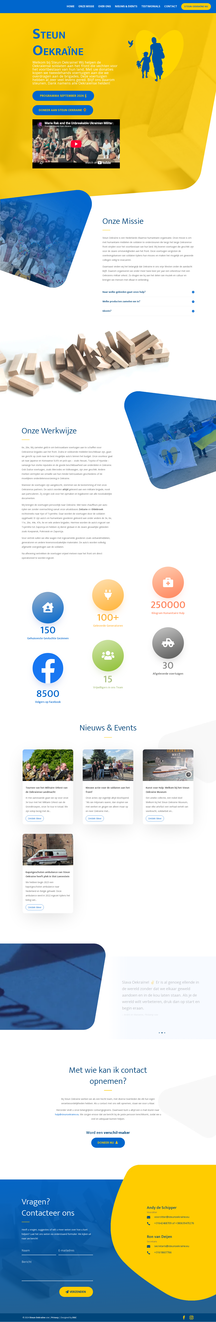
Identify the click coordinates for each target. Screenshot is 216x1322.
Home (70, 6)
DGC (74, 1317)
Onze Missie (86, 6)
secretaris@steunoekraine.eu (171, 1246)
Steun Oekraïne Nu (196, 6)
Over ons (104, 6)
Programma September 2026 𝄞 (63, 95)
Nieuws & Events (126, 6)
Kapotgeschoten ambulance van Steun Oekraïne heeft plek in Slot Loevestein (48, 874)
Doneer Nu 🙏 (108, 1142)
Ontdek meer (34, 818)
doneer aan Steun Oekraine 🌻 (63, 110)
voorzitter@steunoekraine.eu (171, 1217)
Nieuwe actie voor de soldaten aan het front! (108, 790)
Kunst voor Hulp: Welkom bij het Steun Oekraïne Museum (167, 790)
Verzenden (78, 1292)
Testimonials (150, 6)
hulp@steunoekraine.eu (67, 1114)
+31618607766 (163, 1252)
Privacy (55, 1317)
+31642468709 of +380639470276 (174, 1223)
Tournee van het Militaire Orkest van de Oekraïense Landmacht (47, 790)
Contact (170, 6)
